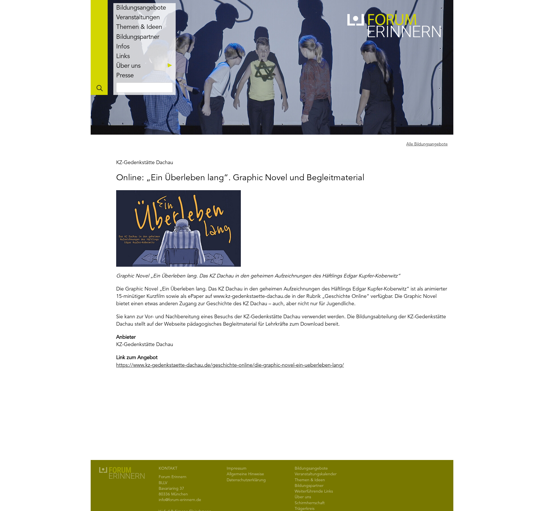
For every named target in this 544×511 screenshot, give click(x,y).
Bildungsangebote (141, 8)
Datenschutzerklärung (246, 480)
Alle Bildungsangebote (427, 144)
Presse (125, 76)
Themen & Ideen (139, 27)
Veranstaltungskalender (316, 474)
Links (123, 56)
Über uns (128, 66)
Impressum (236, 468)
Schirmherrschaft (310, 503)
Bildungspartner (137, 37)
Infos (122, 47)
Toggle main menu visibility (99, 47)
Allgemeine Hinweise (245, 474)
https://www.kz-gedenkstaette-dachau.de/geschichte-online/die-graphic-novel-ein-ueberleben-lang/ (230, 365)
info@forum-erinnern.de (180, 500)
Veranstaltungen (138, 17)
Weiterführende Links (314, 491)
